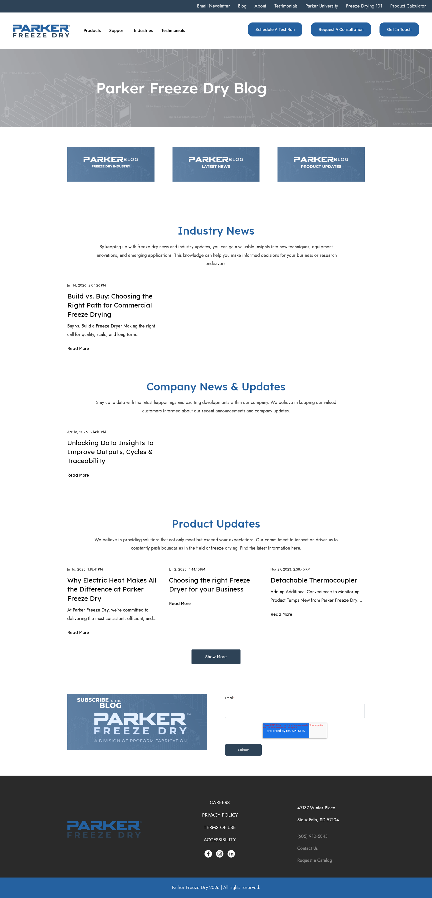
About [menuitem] (260, 6)
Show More (216, 656)
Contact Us (308, 848)
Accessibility (220, 839)
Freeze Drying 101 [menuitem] (364, 6)
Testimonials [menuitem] (286, 6)
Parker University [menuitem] (322, 6)
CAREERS (220, 802)
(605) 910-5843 (312, 836)
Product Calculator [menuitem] (408, 6)
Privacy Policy (220, 814)
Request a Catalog (314, 860)
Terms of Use (220, 827)
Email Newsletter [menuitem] (213, 6)
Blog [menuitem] (242, 6)
